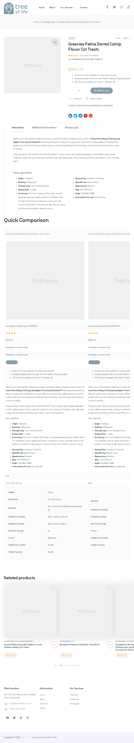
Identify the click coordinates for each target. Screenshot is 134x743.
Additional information (44, 127)
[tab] (18, 127)
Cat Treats (130, 641)
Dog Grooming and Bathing (89, 105)
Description (18, 127)
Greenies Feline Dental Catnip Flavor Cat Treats (27, 234)
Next (125, 38)
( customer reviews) (89, 55)
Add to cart (103, 90)
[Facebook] (7, 717)
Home (36, 22)
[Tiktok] (21, 717)
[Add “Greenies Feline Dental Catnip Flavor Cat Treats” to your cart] (12, 362)
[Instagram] (27, 717)
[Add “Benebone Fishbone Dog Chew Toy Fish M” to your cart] (110, 645)
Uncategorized (48, 22)
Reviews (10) (71, 127)
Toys (72, 641)
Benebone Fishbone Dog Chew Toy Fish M (79, 644)
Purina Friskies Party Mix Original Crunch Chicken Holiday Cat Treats (23, 646)
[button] (55, 665)
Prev (117, 38)
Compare (77, 98)
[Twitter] (14, 717)
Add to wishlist (96, 98)
